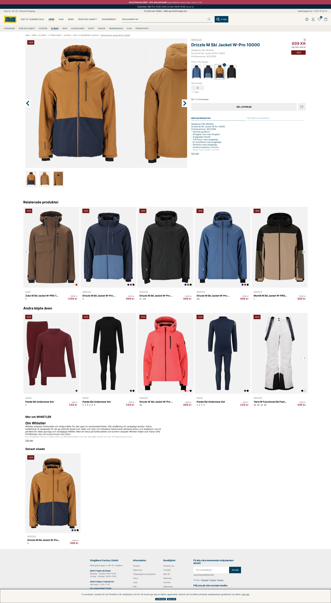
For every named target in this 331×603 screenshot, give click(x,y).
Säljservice (137, 570)
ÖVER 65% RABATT (27, 28)
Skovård (166, 582)
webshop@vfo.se (305, 11)
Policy (135, 578)
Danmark (204, 580)
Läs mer (245, 594)
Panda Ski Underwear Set (96, 401)
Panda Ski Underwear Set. (39, 401)
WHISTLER (196, 39)
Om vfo (15, 11)
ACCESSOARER (77, 28)
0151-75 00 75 (320, 11)
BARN (71, 19)
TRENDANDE (9, 28)
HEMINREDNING (116, 28)
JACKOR (67, 35)
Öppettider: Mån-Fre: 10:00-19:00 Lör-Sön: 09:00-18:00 (165, 7)
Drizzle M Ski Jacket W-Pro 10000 (115, 35)
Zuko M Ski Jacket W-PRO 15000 (42, 295)
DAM (61, 19)
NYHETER (43, 28)
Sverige (220, 580)
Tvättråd (167, 570)
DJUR (129, 28)
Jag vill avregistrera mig (203, 575)
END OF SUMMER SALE (32, 19)
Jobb (135, 582)
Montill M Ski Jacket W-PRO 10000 (270, 295)
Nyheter (136, 566)
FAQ (135, 586)
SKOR (64, 28)
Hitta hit (7, 11)
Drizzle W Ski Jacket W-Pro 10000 (156, 401)
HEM (27, 35)
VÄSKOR (101, 28)
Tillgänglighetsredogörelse (144, 574)
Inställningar (160, 599)
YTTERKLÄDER (54, 35)
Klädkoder (167, 578)
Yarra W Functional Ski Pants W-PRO (270, 401)
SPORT (91, 28)
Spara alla (171, 599)
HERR (51, 19)
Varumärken (108, 19)
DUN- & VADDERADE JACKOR (85, 35)
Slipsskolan (168, 586)
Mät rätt (166, 574)
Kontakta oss (168, 566)
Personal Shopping (27, 11)
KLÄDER (54, 28)
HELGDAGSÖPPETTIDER (100, 588)
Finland (213, 580)
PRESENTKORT (142, 28)
